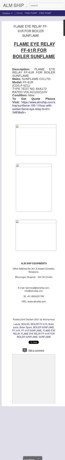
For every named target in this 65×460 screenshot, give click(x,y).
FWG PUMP (31, 13)
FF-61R (16, 330)
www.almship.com (37, 301)
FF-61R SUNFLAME (31, 330)
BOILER (25, 324)
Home (20, 13)
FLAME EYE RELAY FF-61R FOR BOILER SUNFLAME (31, 31)
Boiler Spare (26, 327)
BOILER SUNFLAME (43, 327)
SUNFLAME (45, 336)
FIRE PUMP (45, 13)
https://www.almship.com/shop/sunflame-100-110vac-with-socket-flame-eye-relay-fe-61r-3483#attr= (33, 107)
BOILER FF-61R (39, 324)
